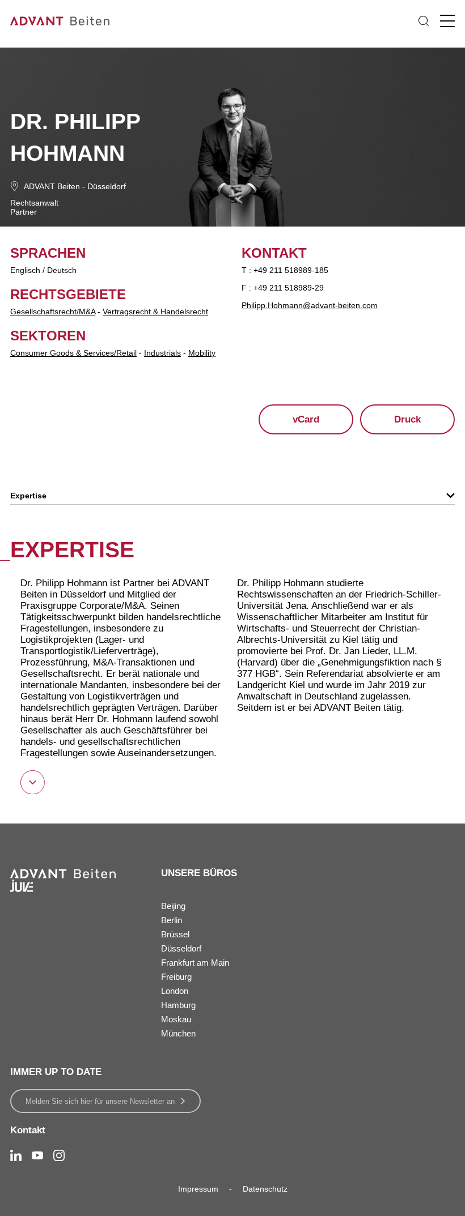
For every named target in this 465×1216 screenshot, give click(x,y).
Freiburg (176, 977)
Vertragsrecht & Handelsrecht (155, 311)
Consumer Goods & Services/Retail (73, 352)
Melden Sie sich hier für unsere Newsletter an (100, 1101)
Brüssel (175, 934)
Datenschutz (265, 1188)
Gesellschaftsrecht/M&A (52, 311)
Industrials (162, 352)
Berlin (171, 920)
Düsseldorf (106, 186)
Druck (407, 419)
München (178, 1033)
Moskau (176, 1019)
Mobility (201, 352)
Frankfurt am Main (195, 962)
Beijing (173, 906)
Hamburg (178, 1005)
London (174, 991)
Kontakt (27, 1130)
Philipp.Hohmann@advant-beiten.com (310, 305)
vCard (306, 419)
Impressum (198, 1188)
